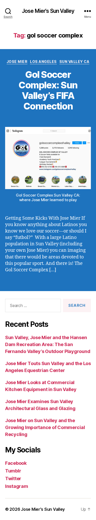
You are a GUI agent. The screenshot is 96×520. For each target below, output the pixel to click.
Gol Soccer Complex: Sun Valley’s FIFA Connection (47, 90)
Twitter (13, 478)
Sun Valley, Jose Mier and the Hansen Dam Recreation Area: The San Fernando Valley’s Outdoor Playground (47, 344)
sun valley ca (74, 61)
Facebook (16, 463)
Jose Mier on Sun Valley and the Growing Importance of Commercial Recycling (45, 427)
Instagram (16, 486)
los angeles (43, 61)
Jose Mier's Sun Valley (48, 11)
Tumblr (13, 470)
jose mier (17, 61)
